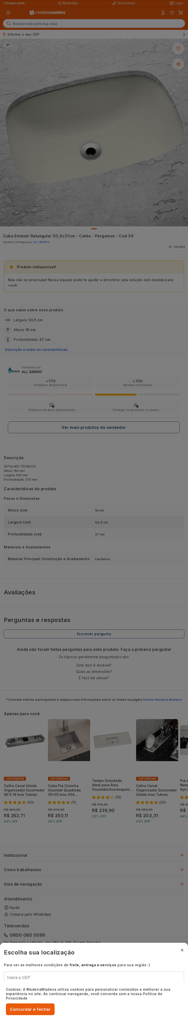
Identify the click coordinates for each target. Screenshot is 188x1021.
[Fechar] (182, 950)
